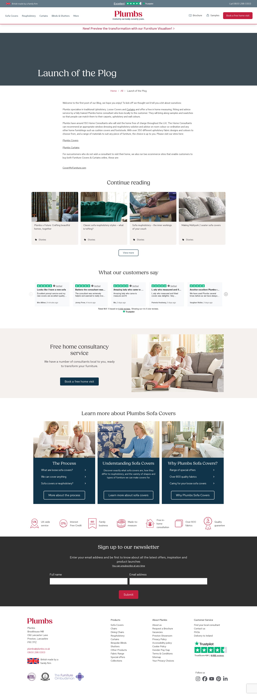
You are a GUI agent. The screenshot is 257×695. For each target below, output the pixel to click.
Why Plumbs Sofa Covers (193, 495)
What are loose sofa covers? (57, 470)
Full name (56, 574)
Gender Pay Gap (161, 650)
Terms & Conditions (162, 653)
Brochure (197, 15)
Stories (42, 239)
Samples (214, 15)
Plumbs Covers (70, 140)
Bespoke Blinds (119, 642)
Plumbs (128, 14)
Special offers (118, 657)
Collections (116, 660)
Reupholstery (29, 15)
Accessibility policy (162, 642)
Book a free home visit (237, 15)
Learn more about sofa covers (128, 495)
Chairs (114, 628)
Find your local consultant (207, 625)
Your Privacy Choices (163, 660)
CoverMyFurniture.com (74, 167)
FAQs (197, 632)
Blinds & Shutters (61, 15)
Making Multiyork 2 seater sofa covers (201, 225)
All (122, 90)
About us (157, 625)
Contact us (199, 628)
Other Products (119, 650)
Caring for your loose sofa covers (188, 483)
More (76, 15)
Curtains (43, 15)
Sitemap (156, 657)
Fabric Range (117, 653)
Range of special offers (183, 470)
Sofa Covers (11, 15)
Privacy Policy (159, 639)
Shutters (115, 646)
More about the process (64, 495)
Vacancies (157, 632)
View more (128, 252)
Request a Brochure (162, 628)
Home (113, 90)
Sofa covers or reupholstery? (57, 483)
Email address (138, 574)
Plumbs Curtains (71, 147)
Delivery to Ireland (203, 635)
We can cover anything (53, 476)
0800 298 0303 (242, 3)
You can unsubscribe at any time (128, 565)
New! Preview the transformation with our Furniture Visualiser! (127, 28)
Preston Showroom (162, 635)
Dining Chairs (117, 632)
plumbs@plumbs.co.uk (38, 648)
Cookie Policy (159, 646)
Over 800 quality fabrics (183, 476)
